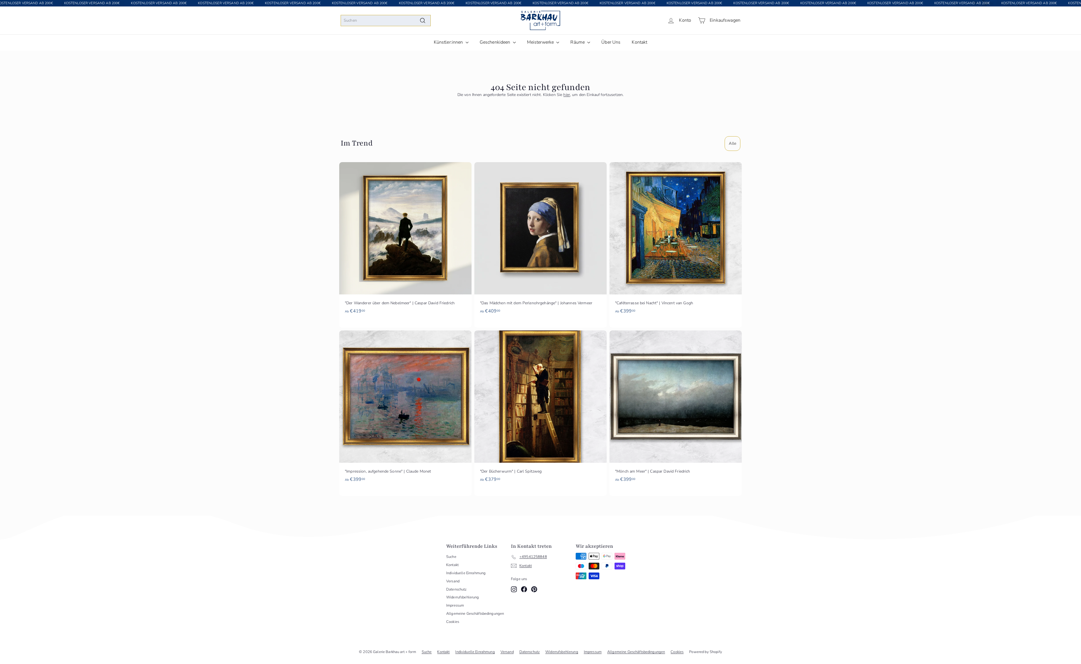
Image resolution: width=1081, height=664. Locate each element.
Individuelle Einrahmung (466, 573)
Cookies (452, 621)
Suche (451, 556)
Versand (452, 581)
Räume (578, 42)
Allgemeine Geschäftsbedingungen (475, 613)
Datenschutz (456, 589)
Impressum (455, 605)
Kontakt (639, 42)
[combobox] (386, 20)
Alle (732, 143)
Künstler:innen (449, 42)
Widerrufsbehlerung (462, 597)
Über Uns (610, 42)
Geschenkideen (496, 42)
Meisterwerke (541, 42)
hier (566, 94)
